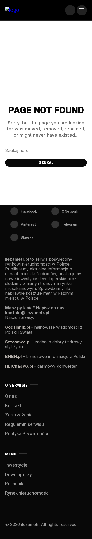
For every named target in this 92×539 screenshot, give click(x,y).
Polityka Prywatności (26, 433)
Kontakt (13, 405)
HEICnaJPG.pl (19, 366)
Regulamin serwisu (24, 424)
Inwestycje (16, 465)
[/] (70, 10)
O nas (11, 396)
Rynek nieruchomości (27, 493)
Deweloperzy (18, 474)
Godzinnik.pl (17, 327)
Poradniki (15, 483)
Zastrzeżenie (19, 415)
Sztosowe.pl (17, 341)
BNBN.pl (13, 356)
